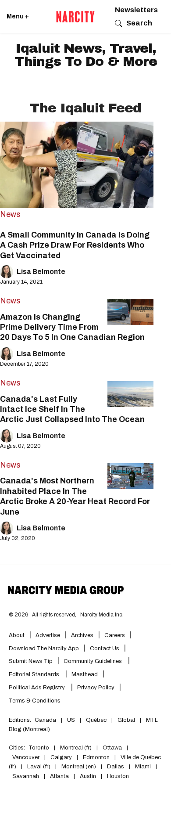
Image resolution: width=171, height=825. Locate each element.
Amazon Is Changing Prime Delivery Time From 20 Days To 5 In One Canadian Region (72, 327)
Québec (96, 720)
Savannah (25, 776)
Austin (88, 776)
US (71, 720)
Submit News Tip (31, 661)
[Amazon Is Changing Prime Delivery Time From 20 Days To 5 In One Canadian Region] (130, 312)
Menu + (18, 16)
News (10, 214)
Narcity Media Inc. (102, 615)
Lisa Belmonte (41, 271)
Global (126, 720)
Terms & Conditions (35, 701)
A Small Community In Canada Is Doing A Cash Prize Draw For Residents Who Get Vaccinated (75, 245)
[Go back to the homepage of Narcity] (75, 16)
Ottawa (112, 748)
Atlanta (59, 776)
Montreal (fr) (76, 748)
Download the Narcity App (44, 648)
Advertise (48, 635)
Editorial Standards (35, 674)
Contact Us (104, 648)
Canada (45, 720)
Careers (114, 635)
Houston (118, 776)
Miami (143, 767)
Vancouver (25, 757)
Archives (82, 635)
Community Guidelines (93, 661)
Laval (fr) (38, 767)
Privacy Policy (95, 687)
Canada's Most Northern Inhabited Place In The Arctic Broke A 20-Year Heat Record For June (75, 496)
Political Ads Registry (37, 687)
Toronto (38, 748)
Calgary (61, 757)
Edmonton (96, 757)
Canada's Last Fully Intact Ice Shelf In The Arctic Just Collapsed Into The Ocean (72, 409)
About (17, 635)
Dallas (115, 767)
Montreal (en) (78, 767)
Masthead (84, 674)
